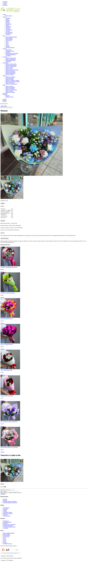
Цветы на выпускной (10, 72)
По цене (5, 56)
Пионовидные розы (10, 47)
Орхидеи (8, 22)
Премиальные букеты (10, 60)
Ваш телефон (3, 491)
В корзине (5, 93)
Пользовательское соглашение (10, 501)
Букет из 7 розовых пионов (7, 344)
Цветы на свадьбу (10, 79)
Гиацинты (8, 28)
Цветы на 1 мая (9, 67)
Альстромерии (9, 29)
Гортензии (8, 27)
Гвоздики (8, 20)
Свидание (5, 514)
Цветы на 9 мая (9, 68)
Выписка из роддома (7, 513)
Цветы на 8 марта (10, 74)
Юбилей (5, 510)
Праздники (5, 62)
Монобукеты (8, 49)
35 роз (7, 43)
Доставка (5, 2)
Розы (4, 35)
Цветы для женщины (10, 87)
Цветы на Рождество (10, 71)
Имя (1, 489)
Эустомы (8, 31)
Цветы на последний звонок (12, 69)
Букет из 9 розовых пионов (7, 318)
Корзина (5, 500)
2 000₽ (2, 106)
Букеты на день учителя (11, 63)
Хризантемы (8, 23)
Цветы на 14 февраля (10, 73)
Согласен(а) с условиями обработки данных (12, 492)
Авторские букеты (10, 51)
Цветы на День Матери (11, 66)
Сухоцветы (8, 55)
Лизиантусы (8, 26)
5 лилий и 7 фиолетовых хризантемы (9, 267)
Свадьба (5, 511)
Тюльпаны (8, 18)
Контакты (5, 5)
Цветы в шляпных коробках (12, 53)
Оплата (4, 4)
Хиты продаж (9, 15)
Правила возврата (4, 238)
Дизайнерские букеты (10, 54)
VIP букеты (8, 61)
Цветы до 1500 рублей (11, 58)
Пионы (7, 19)
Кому (4, 85)
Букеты (4, 48)
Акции (4, 14)
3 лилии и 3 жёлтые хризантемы (8, 292)
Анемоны (8, 34)
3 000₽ (5, 106)
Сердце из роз (9, 40)
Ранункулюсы (9, 33)
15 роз (7, 41)
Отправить (3, 493)
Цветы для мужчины (10, 92)
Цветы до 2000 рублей (11, 59)
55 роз (4, 541)
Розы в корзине (9, 39)
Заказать (2, 271)
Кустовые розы (9, 32)
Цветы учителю (9, 91)
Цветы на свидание (10, 82)
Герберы (7, 21)
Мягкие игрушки (9, 96)
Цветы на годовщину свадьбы (12, 80)
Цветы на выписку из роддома (12, 81)
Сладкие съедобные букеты (9, 526)
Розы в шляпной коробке (11, 36)
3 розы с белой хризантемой (7, 395)
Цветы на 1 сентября (10, 76)
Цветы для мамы (9, 86)
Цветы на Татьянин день (11, 65)
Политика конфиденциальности (10, 502)
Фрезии (7, 25)
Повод (4, 75)
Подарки (5, 94)
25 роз (7, 42)
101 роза (7, 46)
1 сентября (5, 508)
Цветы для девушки (10, 88)
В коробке (8, 52)
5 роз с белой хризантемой (6, 370)
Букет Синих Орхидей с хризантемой (9, 421)
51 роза (7, 45)
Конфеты (8, 95)
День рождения (6, 515)
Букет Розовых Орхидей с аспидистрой (9, 447)
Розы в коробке (9, 38)
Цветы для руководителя (11, 89)
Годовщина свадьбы (7, 512)
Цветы (4, 16)
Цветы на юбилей (10, 78)
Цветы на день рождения (11, 83)
